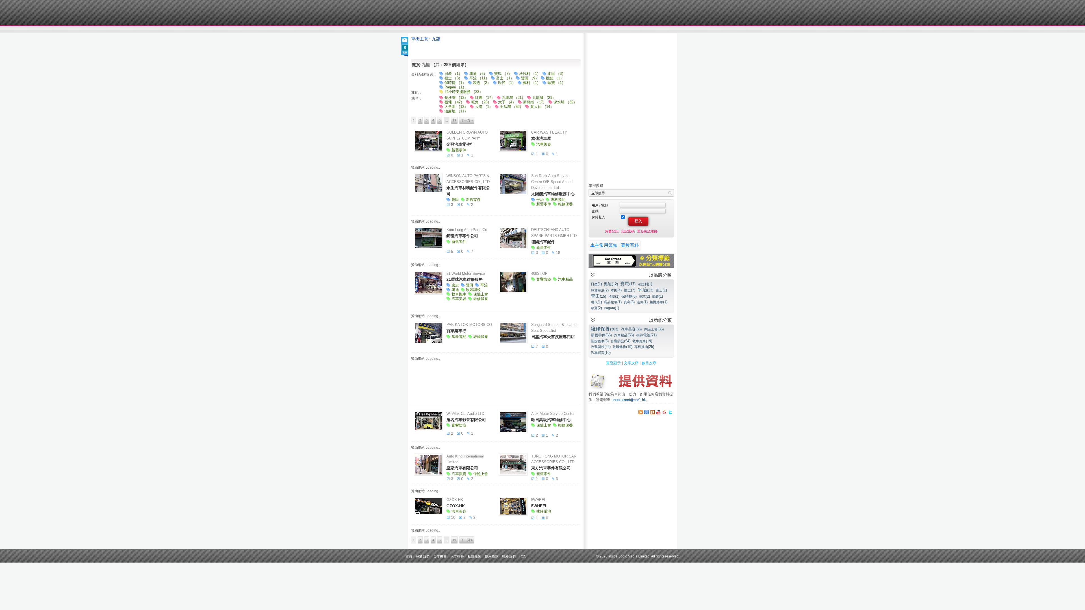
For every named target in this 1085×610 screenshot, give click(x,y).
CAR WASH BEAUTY (549, 132)
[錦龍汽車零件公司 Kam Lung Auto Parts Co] (428, 238)
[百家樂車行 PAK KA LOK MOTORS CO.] (428, 333)
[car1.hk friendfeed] (646, 412)
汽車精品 (624, 335)
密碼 (595, 211)
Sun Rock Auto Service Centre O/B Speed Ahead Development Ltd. (551, 182)
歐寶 (596, 308)
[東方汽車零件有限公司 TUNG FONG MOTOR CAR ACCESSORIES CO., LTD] (513, 465)
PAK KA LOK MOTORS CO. (469, 325)
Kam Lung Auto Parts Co (466, 230)
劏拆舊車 (600, 341)
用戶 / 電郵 (600, 205)
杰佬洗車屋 (541, 138)
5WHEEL (538, 500)
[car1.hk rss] (640, 412)
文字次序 (631, 363)
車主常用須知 (603, 245)
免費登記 (612, 231)
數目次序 (649, 363)
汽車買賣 (601, 352)
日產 (596, 284)
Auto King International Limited (465, 459)
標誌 (613, 296)
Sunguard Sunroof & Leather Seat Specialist (554, 328)
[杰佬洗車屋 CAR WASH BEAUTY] (513, 141)
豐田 (598, 296)
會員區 (668, 30)
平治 (645, 290)
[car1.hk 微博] (664, 412)
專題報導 (466, 30)
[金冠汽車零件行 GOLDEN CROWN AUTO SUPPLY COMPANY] (428, 141)
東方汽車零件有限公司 (551, 468)
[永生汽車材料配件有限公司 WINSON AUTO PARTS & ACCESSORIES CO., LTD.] (428, 183)
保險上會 (654, 329)
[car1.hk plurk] (652, 412)
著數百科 (630, 245)
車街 (578, 30)
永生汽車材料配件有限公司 (468, 191)
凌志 (644, 296)
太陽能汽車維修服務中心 (553, 193)
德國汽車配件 (543, 241)
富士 (661, 290)
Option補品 (513, 30)
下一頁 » (467, 120)
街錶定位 (596, 30)
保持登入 (598, 217)
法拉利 (645, 284)
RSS (522, 556)
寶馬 (627, 283)
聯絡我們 (509, 556)
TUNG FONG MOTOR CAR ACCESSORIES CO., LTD (553, 459)
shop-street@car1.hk (629, 400)
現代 (596, 302)
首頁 (408, 556)
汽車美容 (631, 329)
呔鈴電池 (646, 335)
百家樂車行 (456, 330)
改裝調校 (601, 346)
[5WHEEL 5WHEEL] (513, 506)
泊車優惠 (539, 30)
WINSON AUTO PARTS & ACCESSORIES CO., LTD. (468, 179)
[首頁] (437, 12)
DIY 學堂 (488, 30)
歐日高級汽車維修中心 (551, 419)
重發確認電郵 (647, 231)
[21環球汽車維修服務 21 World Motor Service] (428, 283)
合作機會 (440, 556)
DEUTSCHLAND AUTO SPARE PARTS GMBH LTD (554, 233)
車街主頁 (419, 39)
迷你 (642, 302)
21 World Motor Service (465, 273)
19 (454, 120)
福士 (629, 290)
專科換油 (644, 346)
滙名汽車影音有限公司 (466, 419)
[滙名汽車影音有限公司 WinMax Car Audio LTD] (428, 421)
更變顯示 (613, 363)
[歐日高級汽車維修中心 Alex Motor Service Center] (513, 422)
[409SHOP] (513, 282)
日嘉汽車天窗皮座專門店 (553, 336)
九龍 (436, 39)
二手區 (646, 30)
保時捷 (629, 296)
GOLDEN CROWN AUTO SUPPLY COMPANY (467, 135)
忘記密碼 (628, 231)
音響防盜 (620, 341)
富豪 (657, 296)
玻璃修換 (622, 346)
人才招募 (457, 556)
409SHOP (539, 273)
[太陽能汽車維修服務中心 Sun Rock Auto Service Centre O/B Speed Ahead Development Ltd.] (513, 184)
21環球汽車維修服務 (464, 279)
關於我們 (422, 556)
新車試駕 (443, 30)
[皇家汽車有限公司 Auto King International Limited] (428, 465)
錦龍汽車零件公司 (462, 236)
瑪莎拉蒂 (613, 302)
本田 (616, 290)
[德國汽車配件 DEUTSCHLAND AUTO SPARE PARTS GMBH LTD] (513, 238)
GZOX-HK (454, 500)
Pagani (611, 308)
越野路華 (658, 302)
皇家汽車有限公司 (462, 468)
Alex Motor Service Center (552, 413)
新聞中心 (418, 30)
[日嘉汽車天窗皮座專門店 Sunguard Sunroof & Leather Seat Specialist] (513, 333)
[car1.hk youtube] (658, 412)
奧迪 (611, 284)
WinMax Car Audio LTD (465, 413)
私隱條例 (474, 556)
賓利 (629, 302)
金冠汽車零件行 (460, 144)
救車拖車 (642, 341)
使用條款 (491, 556)
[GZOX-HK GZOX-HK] (428, 506)
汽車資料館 (621, 30)
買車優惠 (561, 30)
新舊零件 (601, 335)
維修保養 (604, 329)
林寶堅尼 (600, 290)
